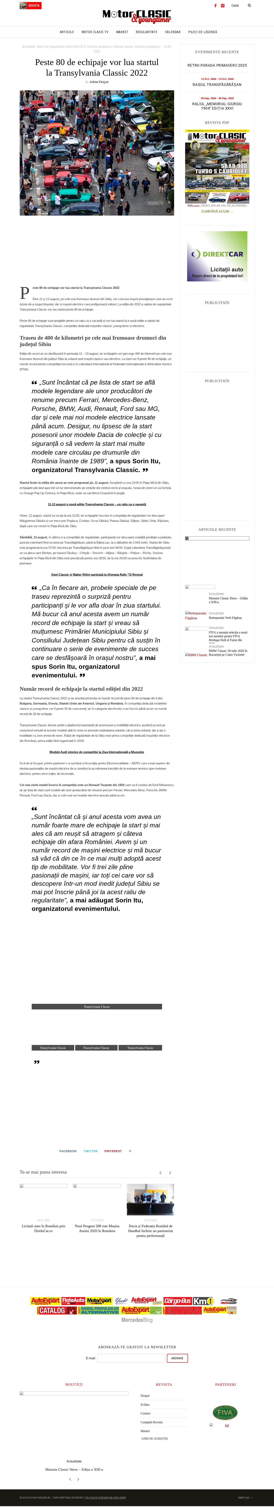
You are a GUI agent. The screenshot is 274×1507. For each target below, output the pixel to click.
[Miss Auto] (229, 1304)
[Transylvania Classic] (97, 964)
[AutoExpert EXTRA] (182, 1313)
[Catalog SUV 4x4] (57, 1313)
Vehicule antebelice (99, 47)
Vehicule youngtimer (147, 47)
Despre (145, 1395)
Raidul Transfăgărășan (217, 84)
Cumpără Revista (151, 1422)
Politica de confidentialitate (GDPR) (105, 1497)
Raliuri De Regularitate (51, 47)
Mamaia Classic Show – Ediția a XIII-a (228, 600)
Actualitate (29, 47)
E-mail (90, 1358)
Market (145, 1431)
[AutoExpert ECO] (141, 1313)
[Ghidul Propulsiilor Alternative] (98, 1313)
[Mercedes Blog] (137, 1323)
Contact (145, 1413)
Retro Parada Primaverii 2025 (217, 65)
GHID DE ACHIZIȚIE (155, 1438)
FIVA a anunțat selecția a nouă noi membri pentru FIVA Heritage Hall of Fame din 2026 (228, 638)
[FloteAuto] (73, 1304)
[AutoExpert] (45, 1304)
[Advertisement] (97, 253)
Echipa (145, 1404)
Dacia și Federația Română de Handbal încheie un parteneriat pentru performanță (150, 1231)
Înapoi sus (244, 1497)
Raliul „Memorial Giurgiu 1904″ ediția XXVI (217, 106)
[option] (43, 1208)
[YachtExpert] (121, 1304)
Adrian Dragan (99, 81)
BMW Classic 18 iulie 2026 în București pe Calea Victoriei (228, 652)
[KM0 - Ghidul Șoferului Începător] (203, 1304)
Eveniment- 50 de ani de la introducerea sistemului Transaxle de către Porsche (217, 556)
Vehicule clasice (123, 47)
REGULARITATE (76, 47)
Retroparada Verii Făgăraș (225, 617)
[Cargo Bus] (177, 1304)
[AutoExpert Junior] (147, 1304)
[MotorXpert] (99, 1304)
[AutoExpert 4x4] (220, 1313)
